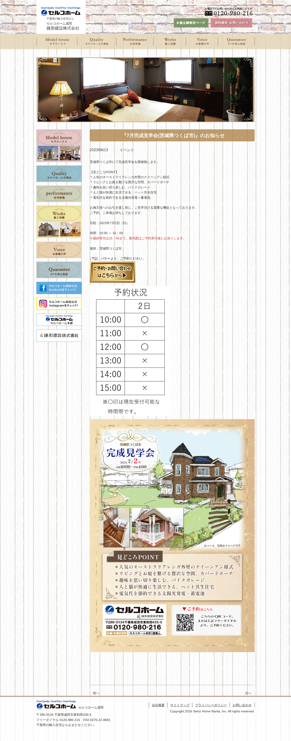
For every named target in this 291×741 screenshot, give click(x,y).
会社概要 (158, 705)
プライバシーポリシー (211, 705)
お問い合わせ (242, 705)
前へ (96, 693)
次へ (250, 693)
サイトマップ (179, 705)
